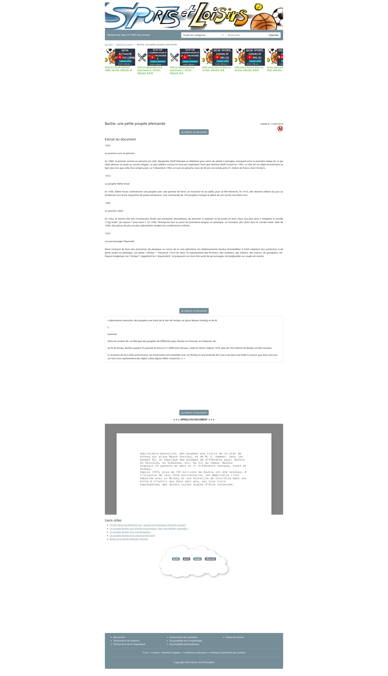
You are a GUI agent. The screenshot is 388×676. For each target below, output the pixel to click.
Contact (155, 652)
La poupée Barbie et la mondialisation (130, 531)
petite (186, 559)
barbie (176, 559)
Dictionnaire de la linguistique (129, 644)
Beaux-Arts (119, 637)
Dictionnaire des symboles (183, 637)
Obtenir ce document (195, 131)
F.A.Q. (146, 652)
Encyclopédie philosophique (184, 644)
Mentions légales (171, 652)
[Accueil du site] (194, 14)
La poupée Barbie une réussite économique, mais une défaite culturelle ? (149, 528)
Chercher (274, 35)
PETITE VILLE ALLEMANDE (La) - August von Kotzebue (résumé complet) (148, 524)
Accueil (108, 44)
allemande (210, 559)
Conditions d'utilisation (195, 652)
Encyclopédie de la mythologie (185, 640)
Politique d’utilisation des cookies (227, 652)
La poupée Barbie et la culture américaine (132, 535)
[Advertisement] (194, 98)
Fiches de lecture (235, 637)
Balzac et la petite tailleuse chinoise (129, 538)
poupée (197, 559)
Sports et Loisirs (124, 44)
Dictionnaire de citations (126, 640)
